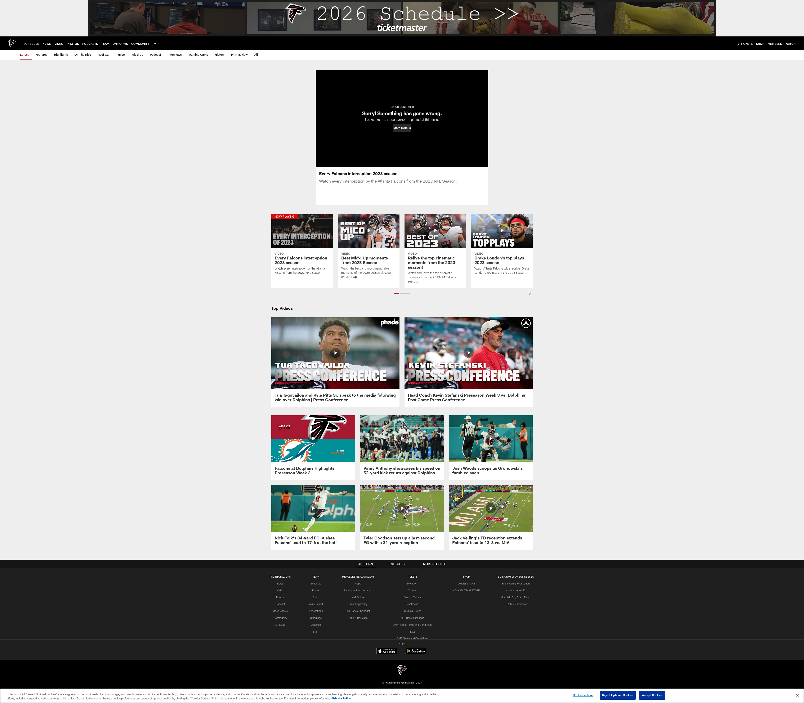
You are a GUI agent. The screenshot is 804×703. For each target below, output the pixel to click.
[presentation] (531, 294)
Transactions (316, 610)
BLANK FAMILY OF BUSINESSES (516, 576)
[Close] (797, 695)
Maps (358, 583)
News (280, 583)
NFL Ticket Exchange (412, 617)
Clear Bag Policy (358, 603)
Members (412, 583)
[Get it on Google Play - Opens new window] (416, 653)
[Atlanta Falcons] (402, 670)
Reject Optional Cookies (617, 695)
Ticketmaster (412, 603)
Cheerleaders (280, 610)
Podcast (280, 603)
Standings (316, 617)
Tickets (412, 590)
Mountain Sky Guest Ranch (516, 597)
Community (280, 617)
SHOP (466, 576)
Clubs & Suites (412, 610)
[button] (402, 128)
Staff (315, 631)
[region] (402, 695)
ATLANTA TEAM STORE (466, 590)
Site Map (280, 624)
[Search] (737, 43)
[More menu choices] (154, 43)
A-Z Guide (358, 597)
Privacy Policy (341, 698)
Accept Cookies (652, 695)
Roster (316, 590)
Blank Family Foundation (516, 583)
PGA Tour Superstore (516, 603)
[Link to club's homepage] (12, 43)
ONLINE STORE (466, 583)
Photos (280, 597)
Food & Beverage (357, 617)
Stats (316, 597)
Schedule (316, 583)
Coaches (316, 624)
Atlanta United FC (516, 590)
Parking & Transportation (358, 590)
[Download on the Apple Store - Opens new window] (387, 651)
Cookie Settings (583, 695)
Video (280, 590)
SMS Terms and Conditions (412, 638)
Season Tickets (412, 597)
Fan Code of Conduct (358, 610)
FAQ (412, 631)
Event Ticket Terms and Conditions (412, 624)
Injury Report (316, 603)
